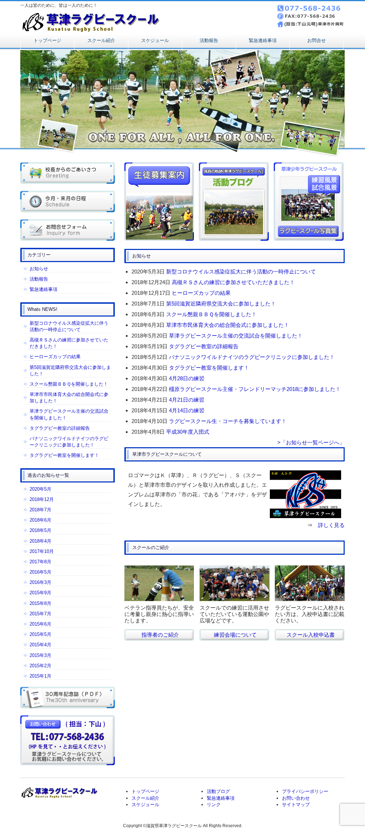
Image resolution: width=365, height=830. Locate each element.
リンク (214, 804)
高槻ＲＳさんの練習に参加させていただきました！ (233, 282)
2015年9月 (40, 592)
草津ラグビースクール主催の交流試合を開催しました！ (236, 336)
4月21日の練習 (186, 400)
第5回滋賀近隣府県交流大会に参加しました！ (221, 304)
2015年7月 (40, 613)
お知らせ (39, 268)
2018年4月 (40, 541)
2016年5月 (40, 572)
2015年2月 (40, 665)
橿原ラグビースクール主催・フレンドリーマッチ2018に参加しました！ (255, 389)
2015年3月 (40, 655)
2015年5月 (40, 634)
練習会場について (235, 635)
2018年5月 (40, 530)
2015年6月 (40, 624)
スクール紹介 (101, 40)
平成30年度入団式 (187, 432)
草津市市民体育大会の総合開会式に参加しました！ (227, 325)
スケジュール (155, 40)
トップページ (47, 40)
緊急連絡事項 (263, 40)
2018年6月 (40, 520)
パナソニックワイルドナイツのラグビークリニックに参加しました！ (252, 357)
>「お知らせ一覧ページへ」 (311, 442)
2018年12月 (42, 499)
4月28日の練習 (186, 378)
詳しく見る (331, 525)
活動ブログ (218, 791)
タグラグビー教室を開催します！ (209, 368)
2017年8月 (40, 561)
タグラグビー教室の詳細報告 (203, 346)
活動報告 (209, 40)
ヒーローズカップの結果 (201, 293)
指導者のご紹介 (160, 635)
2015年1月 (40, 676)
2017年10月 (42, 551)
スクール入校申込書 (311, 635)
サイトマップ (296, 804)
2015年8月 (40, 603)
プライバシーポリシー (305, 791)
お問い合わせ (296, 798)
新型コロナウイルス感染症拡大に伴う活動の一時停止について (241, 271)
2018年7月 (40, 509)
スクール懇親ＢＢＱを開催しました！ (211, 314)
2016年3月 (40, 582)
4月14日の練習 (186, 410)
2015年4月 (40, 644)
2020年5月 (40, 489)
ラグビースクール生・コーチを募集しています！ (228, 421)
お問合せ (316, 40)
